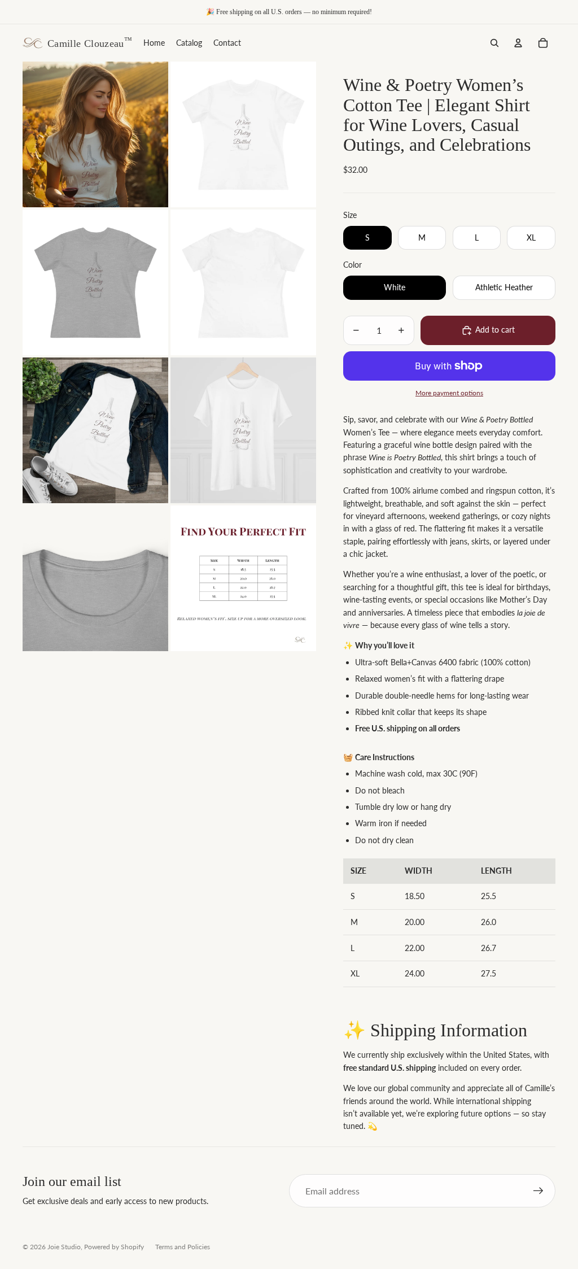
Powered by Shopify (114, 1246)
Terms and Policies (182, 1246)
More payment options (449, 392)
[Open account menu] (518, 42)
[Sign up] (538, 1191)
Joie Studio (64, 1246)
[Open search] (494, 42)
